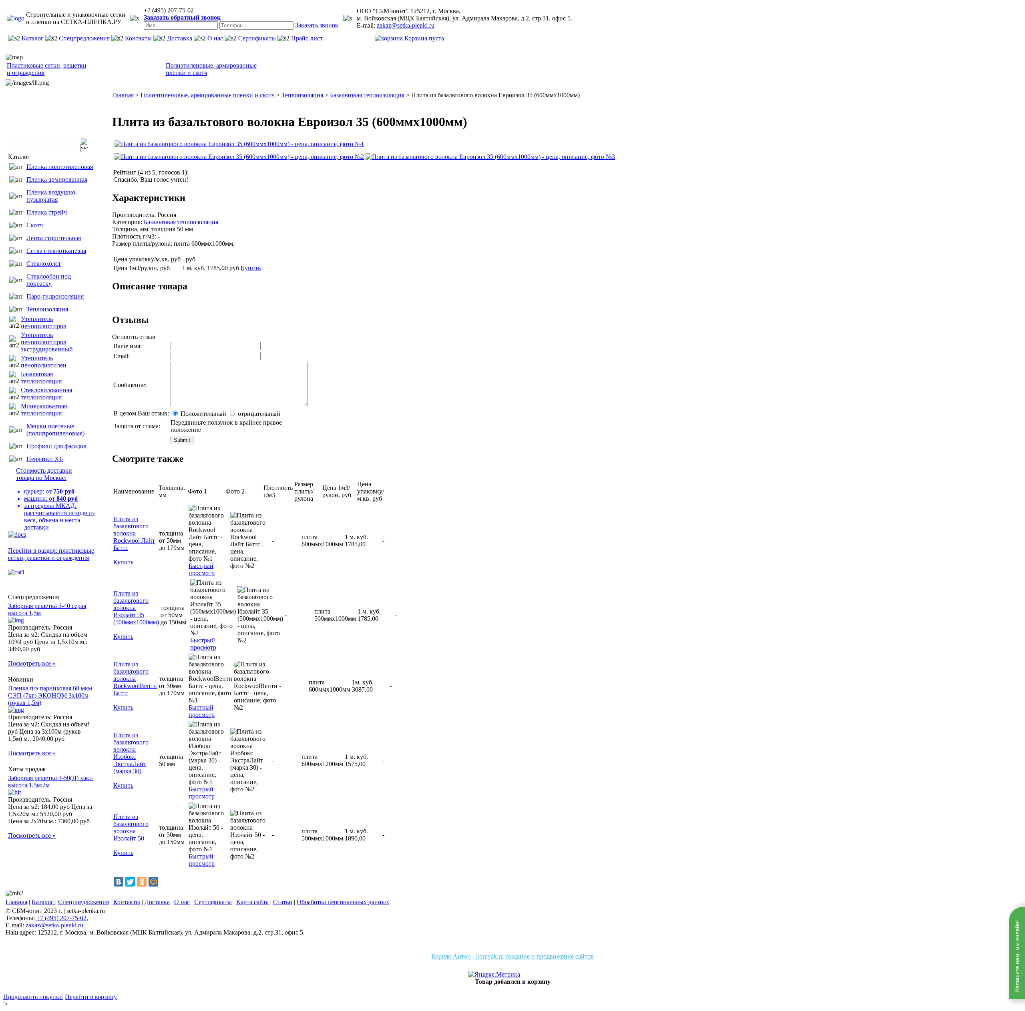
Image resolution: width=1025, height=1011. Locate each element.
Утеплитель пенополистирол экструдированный (47, 342)
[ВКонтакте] (118, 882)
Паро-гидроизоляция (55, 296)
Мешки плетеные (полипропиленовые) (55, 430)
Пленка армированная (56, 179)
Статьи (282, 902)
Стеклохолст (43, 263)
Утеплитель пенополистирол (43, 322)
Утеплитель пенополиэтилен (43, 362)
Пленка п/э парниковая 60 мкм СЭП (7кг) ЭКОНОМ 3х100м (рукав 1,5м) (50, 695)
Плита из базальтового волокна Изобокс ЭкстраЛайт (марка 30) (131, 753)
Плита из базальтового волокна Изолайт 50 (131, 827)
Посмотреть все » (32, 663)
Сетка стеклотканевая (56, 250)
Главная (16, 902)
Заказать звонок (316, 25)
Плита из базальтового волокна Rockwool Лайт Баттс (134, 533)
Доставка (179, 38)
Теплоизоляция (47, 309)
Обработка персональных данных (343, 902)
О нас (215, 38)
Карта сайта (252, 902)
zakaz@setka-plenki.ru (405, 25)
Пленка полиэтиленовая (59, 166)
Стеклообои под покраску (48, 280)
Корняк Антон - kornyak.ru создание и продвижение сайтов (512, 956)
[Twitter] (130, 882)
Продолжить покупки (33, 996)
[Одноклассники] (142, 882)
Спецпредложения (84, 38)
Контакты (138, 38)
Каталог (33, 38)
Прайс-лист (307, 38)
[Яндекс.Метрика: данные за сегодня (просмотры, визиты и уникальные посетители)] (494, 974)
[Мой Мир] (153, 882)
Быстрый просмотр (202, 569)
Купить (251, 268)
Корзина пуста (424, 38)
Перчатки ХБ (44, 458)
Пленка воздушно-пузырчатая (51, 196)
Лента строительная (53, 238)
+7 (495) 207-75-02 (61, 918)
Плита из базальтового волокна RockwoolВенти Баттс (135, 678)
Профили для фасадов (56, 446)
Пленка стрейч (46, 212)
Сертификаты (257, 38)
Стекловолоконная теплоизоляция (46, 394)
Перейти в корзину (91, 996)
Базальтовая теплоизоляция (41, 378)
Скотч (34, 225)
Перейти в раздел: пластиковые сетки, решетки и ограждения (51, 554)
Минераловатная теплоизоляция (44, 410)
